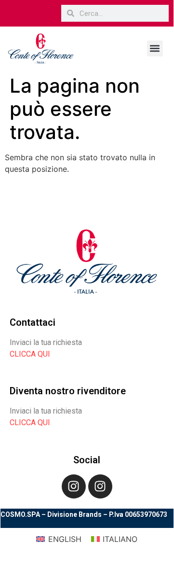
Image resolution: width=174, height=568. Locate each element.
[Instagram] (74, 486)
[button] (155, 48)
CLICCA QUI (30, 354)
